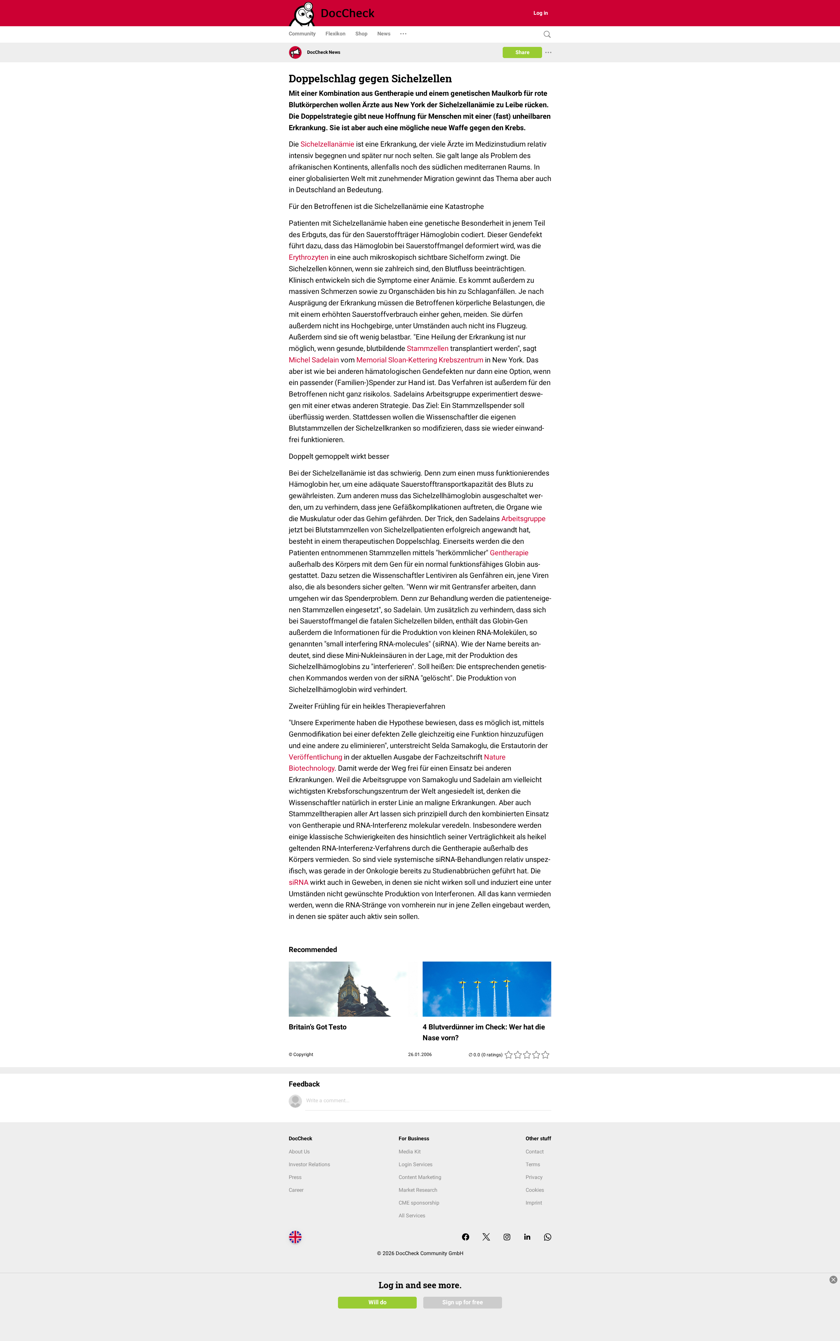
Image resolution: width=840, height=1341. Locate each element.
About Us (299, 1151)
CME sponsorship (419, 1203)
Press (295, 1177)
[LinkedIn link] (527, 1237)
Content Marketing (420, 1177)
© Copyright (301, 1054)
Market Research (418, 1190)
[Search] (545, 34)
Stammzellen (428, 348)
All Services (412, 1215)
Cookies (535, 1190)
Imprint (534, 1203)
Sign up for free (462, 1302)
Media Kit (410, 1151)
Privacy (534, 1177)
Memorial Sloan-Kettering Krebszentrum (419, 360)
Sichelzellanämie (327, 144)
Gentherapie (509, 553)
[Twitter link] (486, 1237)
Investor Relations (309, 1164)
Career (296, 1190)
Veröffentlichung (315, 757)
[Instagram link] (507, 1237)
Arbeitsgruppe (523, 519)
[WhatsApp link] (547, 1237)
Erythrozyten (308, 257)
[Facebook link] (465, 1237)
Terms (533, 1164)
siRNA (298, 882)
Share (522, 52)
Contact (535, 1151)
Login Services (415, 1164)
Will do (377, 1302)
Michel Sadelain (314, 360)
